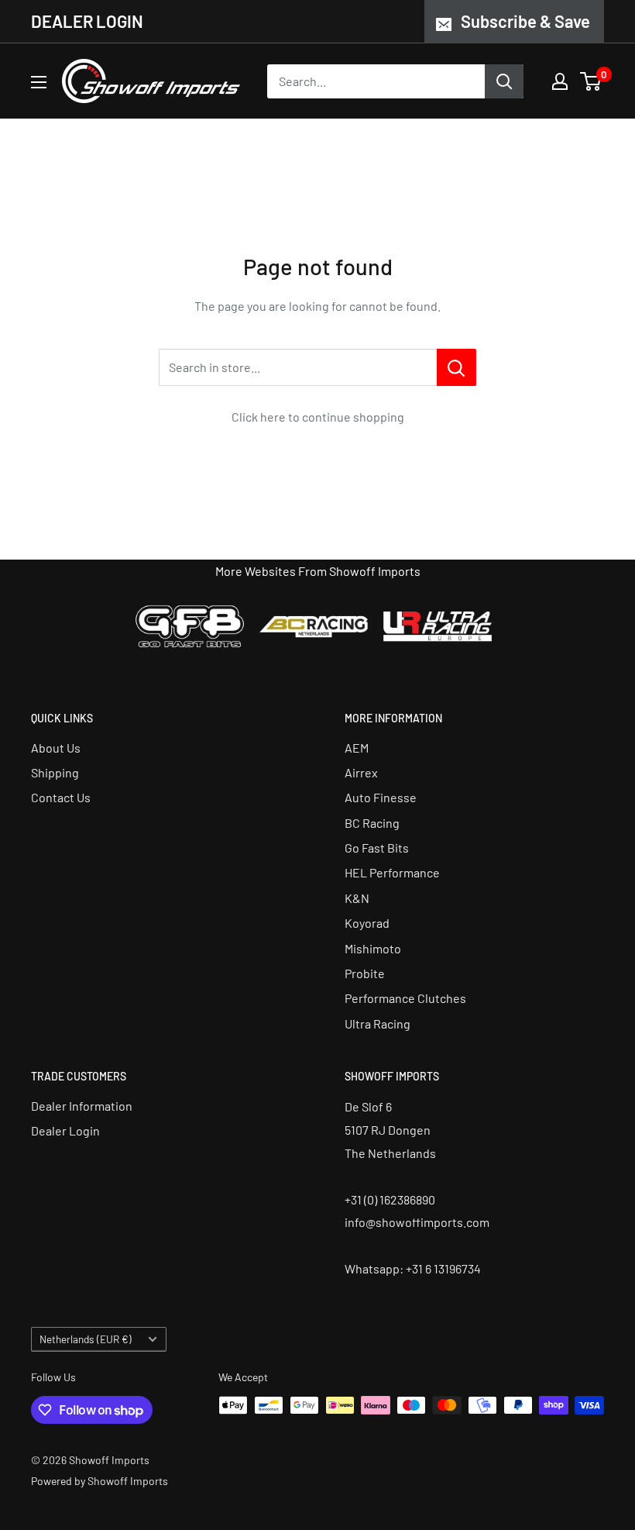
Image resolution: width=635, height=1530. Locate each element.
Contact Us (61, 797)
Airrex (361, 772)
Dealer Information (81, 1105)
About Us (56, 747)
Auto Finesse (381, 797)
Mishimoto (373, 948)
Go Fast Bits (377, 847)
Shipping (55, 772)
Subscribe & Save (525, 21)
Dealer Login (65, 1130)
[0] (591, 81)
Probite (365, 973)
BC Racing (372, 822)
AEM (357, 747)
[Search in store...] (456, 367)
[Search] (504, 81)
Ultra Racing (377, 1023)
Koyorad (367, 922)
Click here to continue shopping (318, 416)
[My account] (560, 81)
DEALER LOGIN (87, 21)
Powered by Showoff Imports (99, 1480)
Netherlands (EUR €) (85, 1339)
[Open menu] (38, 82)
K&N (357, 898)
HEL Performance (392, 872)
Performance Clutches (405, 998)
